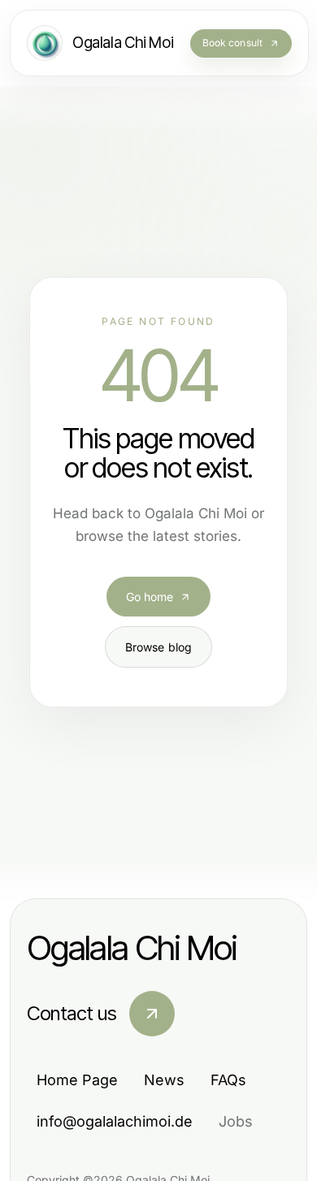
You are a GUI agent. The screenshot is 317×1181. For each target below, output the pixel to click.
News (164, 1079)
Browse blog (159, 647)
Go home (150, 596)
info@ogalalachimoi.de (115, 1121)
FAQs (228, 1079)
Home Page (77, 1079)
